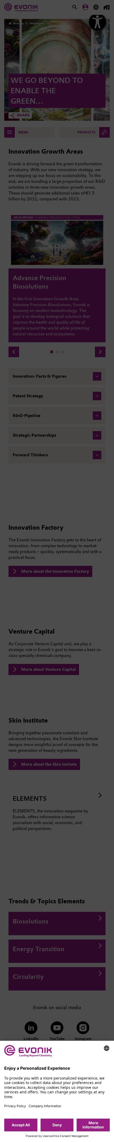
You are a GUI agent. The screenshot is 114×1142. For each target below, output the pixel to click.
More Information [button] (93, 1124)
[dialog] (57, 1091)
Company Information (45, 1106)
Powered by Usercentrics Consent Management (57, 1136)
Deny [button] (57, 1125)
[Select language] (106, 1048)
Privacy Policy (15, 1106)
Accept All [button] (21, 1125)
